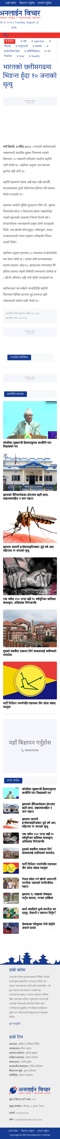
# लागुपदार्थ (21, 46)
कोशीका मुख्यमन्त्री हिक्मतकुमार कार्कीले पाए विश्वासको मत (27, 445)
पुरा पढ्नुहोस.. (15, 1024)
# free (20, 56)
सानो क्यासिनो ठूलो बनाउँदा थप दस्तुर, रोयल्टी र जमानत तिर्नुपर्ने (39, 911)
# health (34, 56)
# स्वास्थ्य (37, 46)
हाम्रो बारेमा (11, 3)
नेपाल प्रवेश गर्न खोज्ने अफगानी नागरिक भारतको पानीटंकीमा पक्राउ (39, 883)
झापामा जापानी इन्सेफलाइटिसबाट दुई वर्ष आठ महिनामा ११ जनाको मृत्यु (28, 549)
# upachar (37, 41)
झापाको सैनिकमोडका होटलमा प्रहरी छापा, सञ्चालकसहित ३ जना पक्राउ (25, 497)
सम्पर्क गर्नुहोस (44, 3)
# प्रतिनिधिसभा (32, 51)
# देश (24, 41)
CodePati (45, 1135)
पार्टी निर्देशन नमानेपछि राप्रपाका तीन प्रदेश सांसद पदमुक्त (29, 705)
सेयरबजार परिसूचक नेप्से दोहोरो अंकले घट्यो (38, 926)
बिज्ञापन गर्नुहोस (27, 3)
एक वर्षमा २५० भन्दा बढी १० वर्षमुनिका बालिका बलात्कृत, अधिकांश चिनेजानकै (29, 601)
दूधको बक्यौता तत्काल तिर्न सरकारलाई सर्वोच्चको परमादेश (29, 653)
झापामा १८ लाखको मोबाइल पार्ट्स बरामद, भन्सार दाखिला (37, 896)
